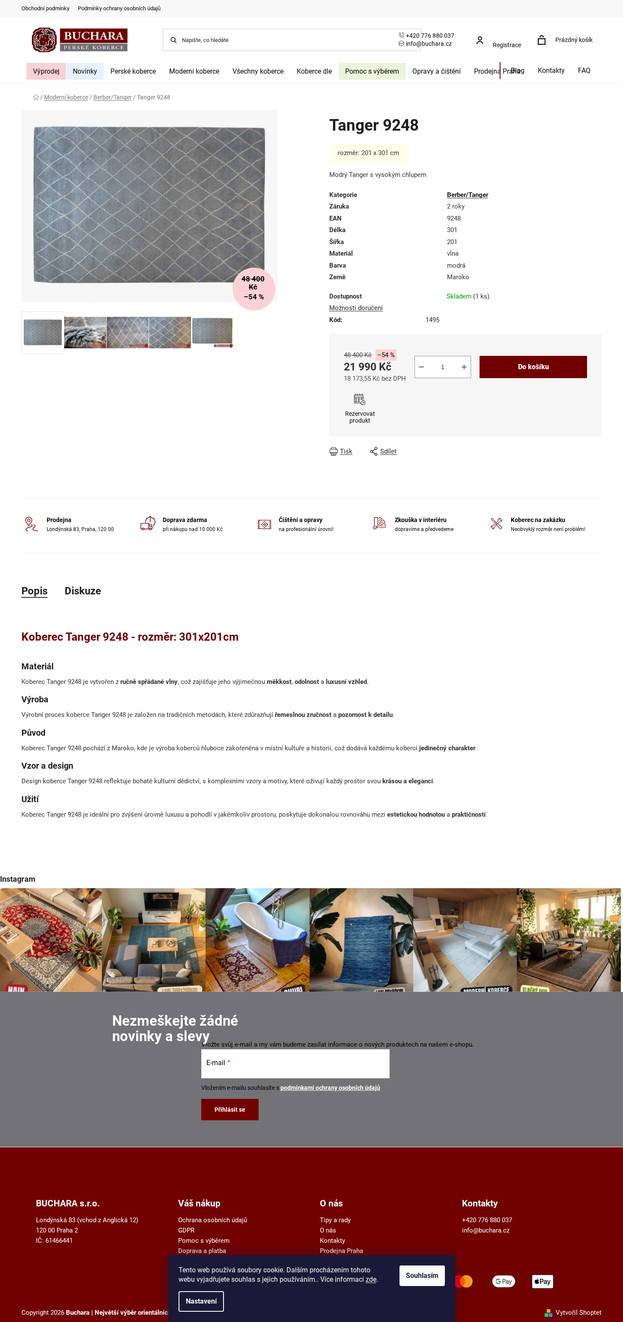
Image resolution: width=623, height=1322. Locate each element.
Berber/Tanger (467, 195)
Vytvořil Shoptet (579, 1312)
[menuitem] (46, 71)
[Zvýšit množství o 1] (464, 367)
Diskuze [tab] (83, 591)
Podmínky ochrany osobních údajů (119, 8)
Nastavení (201, 1301)
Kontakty (332, 1240)
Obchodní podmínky (45, 8)
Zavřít (502, 451)
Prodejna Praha (341, 1251)
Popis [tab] (34, 591)
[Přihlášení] (501, 35)
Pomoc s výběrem (204, 1240)
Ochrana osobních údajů (212, 1220)
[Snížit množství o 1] (421, 367)
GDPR (186, 1230)
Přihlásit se (230, 1109)
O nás (328, 1230)
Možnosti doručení (356, 308)
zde (371, 1279)
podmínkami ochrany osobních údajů (330, 1087)
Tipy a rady (335, 1220)
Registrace (507, 45)
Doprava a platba (202, 1251)
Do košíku (533, 367)
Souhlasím (422, 1275)
